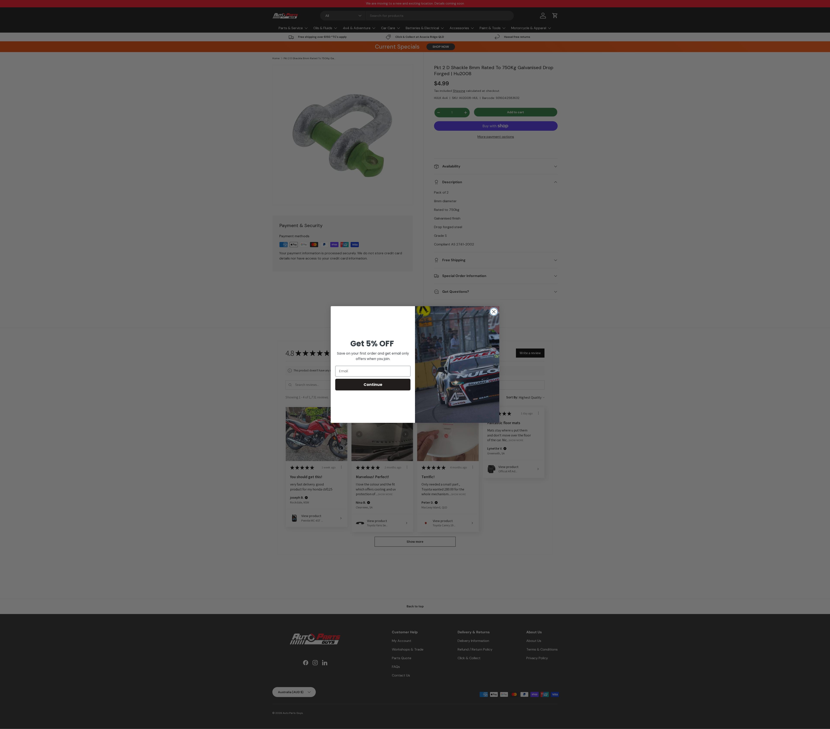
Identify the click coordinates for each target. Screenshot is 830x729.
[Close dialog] (494, 311)
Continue (373, 384)
